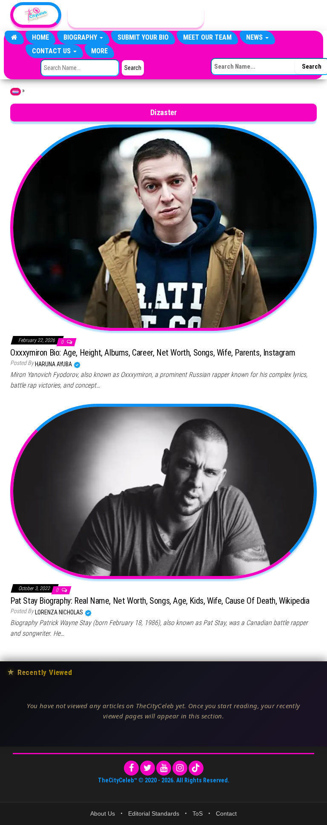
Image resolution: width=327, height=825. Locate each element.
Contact (226, 813)
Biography (81, 37)
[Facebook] (131, 768)
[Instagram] (179, 768)
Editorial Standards (153, 813)
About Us (102, 813)
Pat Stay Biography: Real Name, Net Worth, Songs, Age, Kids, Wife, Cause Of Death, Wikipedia (160, 601)
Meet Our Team (207, 37)
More (99, 51)
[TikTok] (196, 768)
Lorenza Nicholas (59, 612)
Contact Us (52, 51)
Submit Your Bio (143, 37)
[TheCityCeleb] (14, 37)
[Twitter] (147, 768)
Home (40, 37)
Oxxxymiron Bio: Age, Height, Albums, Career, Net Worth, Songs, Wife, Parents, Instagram (152, 352)
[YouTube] (163, 768)
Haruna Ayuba (54, 364)
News (255, 37)
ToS (197, 813)
